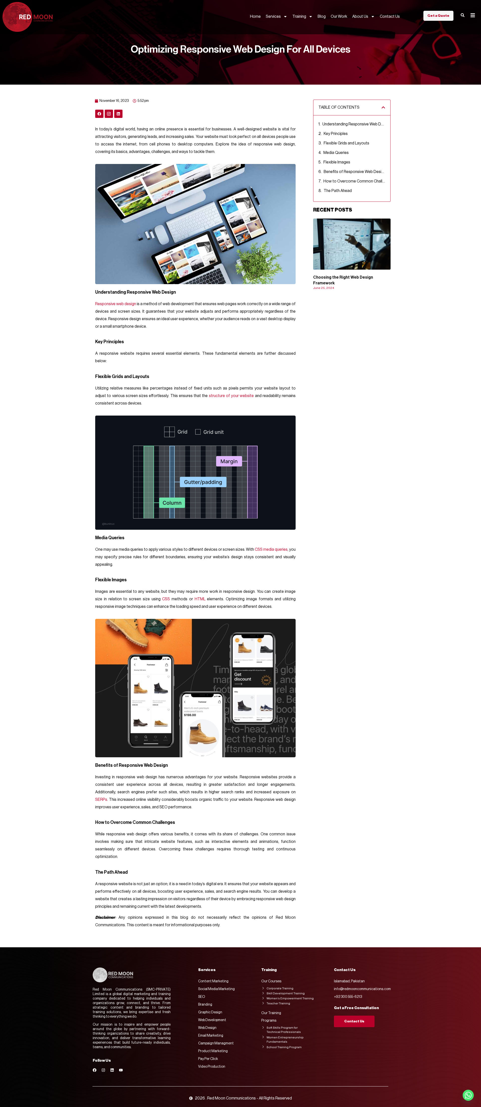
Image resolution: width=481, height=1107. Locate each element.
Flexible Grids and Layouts (346, 143)
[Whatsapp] (468, 1095)
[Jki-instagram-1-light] (109, 114)
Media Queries (336, 153)
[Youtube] (121, 1070)
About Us (360, 17)
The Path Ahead (338, 191)
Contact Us (390, 17)
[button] (383, 107)
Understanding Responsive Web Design (353, 124)
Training (299, 17)
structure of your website (231, 396)
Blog (322, 17)
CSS (166, 599)
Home (255, 17)
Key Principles (336, 134)
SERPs (101, 800)
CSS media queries (271, 549)
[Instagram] (103, 1070)
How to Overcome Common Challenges (354, 181)
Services (273, 17)
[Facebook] (99, 114)
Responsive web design (115, 304)
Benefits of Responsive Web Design (354, 172)
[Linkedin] (118, 114)
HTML (200, 599)
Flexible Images (336, 162)
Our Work (339, 17)
